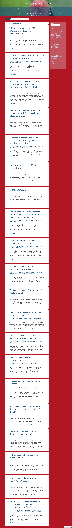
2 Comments (13, 48)
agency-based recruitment (28, 460)
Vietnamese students (15, 37)
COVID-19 (26, 61)
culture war (32, 246)
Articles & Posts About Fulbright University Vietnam (29, 8)
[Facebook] (51, 63)
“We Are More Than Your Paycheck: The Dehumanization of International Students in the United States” (26, 214)
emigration (21, 387)
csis (24, 118)
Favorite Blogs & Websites (12, 11)
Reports (21, 61)
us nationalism (21, 119)
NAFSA (34, 461)
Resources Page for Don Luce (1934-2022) (30, 13)
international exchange (35, 118)
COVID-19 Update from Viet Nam (57, 37)
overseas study (14, 273)
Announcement (18, 246)
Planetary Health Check (18, 13)
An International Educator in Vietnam (36, 3)
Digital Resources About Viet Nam (57, 38)
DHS (22, 192)
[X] (55, 63)
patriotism (20, 319)
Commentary (21, 36)
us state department (19, 147)
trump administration (12, 147)
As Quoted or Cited (54, 8)
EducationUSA (37, 437)
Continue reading (20, 46)
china (22, 118)
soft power (14, 119)
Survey (21, 90)
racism (42, 146)
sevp (19, 193)
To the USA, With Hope (19, 189)
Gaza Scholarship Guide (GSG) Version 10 (30, 11)
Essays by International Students (56, 41)
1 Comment (12, 182)
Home (6, 8)
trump (10, 484)
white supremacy (23, 247)
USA (15, 62)
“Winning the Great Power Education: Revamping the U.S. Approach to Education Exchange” (26, 113)
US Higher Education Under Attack (48, 13)
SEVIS (33, 341)
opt (35, 387)
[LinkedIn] (53, 63)
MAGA (40, 146)
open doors (38, 61)
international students (32, 36)
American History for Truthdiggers (14, 8)
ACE (24, 90)
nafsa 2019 (34, 511)
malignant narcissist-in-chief (13, 193)
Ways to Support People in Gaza (60, 13)
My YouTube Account (10, 13)
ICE (25, 171)
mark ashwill (40, 363)
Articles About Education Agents (44, 8)
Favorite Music (20, 11)
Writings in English (38, 15)
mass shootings (38, 36)
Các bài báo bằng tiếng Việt (62, 8)
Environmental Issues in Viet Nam (57, 39)
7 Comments (13, 259)
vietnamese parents (36, 319)
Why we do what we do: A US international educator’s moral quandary (22, 31)
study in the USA (12, 91)
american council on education (30, 90)
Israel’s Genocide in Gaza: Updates (58, 11)
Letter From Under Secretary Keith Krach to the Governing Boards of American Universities (24, 140)
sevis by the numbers (37, 341)
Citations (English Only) (55, 36)
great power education (28, 118)
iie (28, 61)
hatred (27, 146)
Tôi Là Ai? (39, 13)
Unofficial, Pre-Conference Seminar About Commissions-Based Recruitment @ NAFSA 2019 (24, 504)
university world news (18, 364)
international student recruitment (30, 192)
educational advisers (25, 437)
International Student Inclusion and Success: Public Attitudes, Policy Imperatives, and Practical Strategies (25, 84)
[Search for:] (55, 25)
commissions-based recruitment (38, 460)
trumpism (17, 119)
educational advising (31, 437)
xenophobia (25, 147)
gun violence (26, 36)
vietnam (20, 62)
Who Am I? (32, 15)
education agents (12, 461)
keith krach (37, 146)
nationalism (11, 319)
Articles (17, 36)
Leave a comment (13, 74)
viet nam (17, 62)
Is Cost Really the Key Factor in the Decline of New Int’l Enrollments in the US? (25, 409)
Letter (21, 146)
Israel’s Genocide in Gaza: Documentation (44, 11)
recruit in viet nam (36, 171)
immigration (26, 387)
